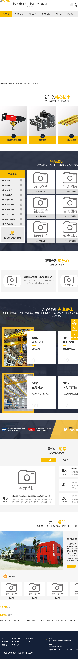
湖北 (53, 621)
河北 (38, 621)
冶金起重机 (27, 83)
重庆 (10, 621)
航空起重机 (34, 83)
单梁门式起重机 (10, 219)
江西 (66, 621)
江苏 (62, 621)
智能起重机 (11, 83)
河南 (48, 621)
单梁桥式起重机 (10, 209)
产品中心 (16, 642)
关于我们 (4, 645)
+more (71, 566)
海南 (33, 621)
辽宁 (75, 621)
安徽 (1, 621)
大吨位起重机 (9, 200)
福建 (15, 621)
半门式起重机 (9, 224)
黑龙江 (43, 621)
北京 (6, 621)
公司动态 (48, 460)
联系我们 (16, 645)
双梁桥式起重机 (10, 205)
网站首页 (4, 639)
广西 (24, 621)
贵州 (28, 621)
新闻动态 (28, 642)
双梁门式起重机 (10, 214)
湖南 (57, 621)
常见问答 (65, 460)
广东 (19, 621)
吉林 (71, 621)
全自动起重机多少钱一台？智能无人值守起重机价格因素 (43, 277)
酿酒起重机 (19, 83)
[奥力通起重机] (5, 4)
